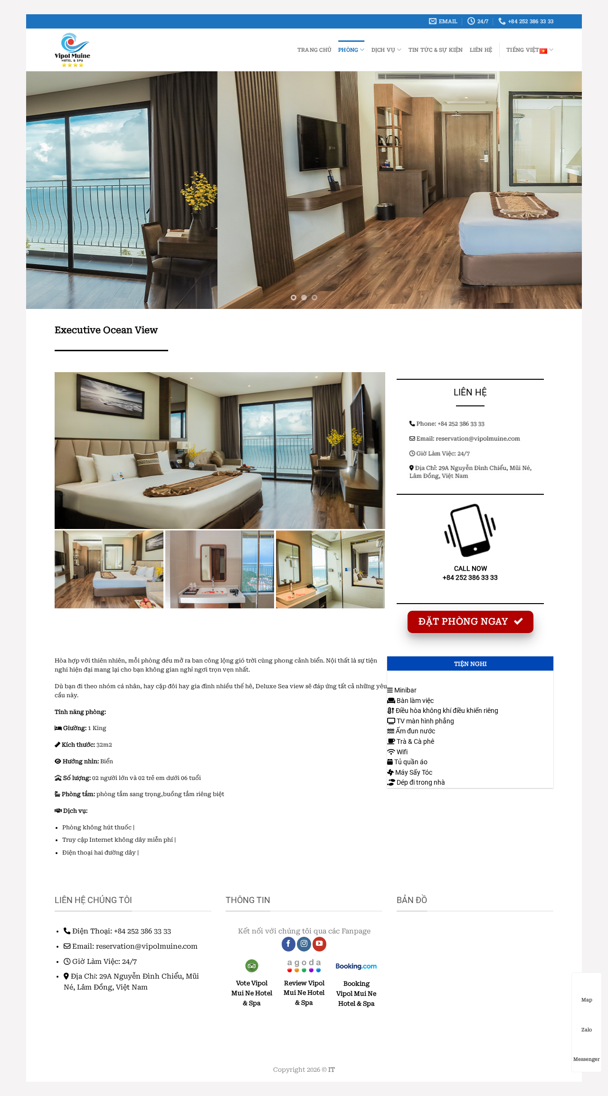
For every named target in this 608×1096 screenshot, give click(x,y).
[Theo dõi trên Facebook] (289, 944)
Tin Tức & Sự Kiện (435, 49)
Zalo (586, 1029)
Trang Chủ (314, 49)
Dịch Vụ (383, 49)
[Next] (558, 190)
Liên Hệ (481, 49)
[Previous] (49, 190)
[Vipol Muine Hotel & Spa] (105, 50)
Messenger (586, 1059)
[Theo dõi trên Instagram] (304, 944)
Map (586, 999)
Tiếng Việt (522, 49)
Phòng (348, 49)
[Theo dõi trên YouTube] (320, 944)
